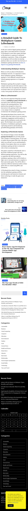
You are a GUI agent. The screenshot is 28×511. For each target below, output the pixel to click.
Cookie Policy (15, 502)
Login (2, 497)
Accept (10, 505)
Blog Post (3, 500)
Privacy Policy (5, 502)
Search (25, 293)
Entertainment (5, 338)
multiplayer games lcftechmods (8, 187)
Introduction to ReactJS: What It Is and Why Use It (14, 305)
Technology (4, 34)
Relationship (4, 358)
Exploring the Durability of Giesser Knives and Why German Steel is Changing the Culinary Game (14, 393)
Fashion (3, 341)
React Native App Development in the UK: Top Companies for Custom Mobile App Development (13, 249)
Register (3, 499)
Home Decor (4, 351)
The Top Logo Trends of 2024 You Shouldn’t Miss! (12, 284)
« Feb (2, 430)
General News (4, 346)
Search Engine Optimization (8, 360)
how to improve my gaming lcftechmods (13, 185)
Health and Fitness (6, 348)
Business (3, 329)
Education (3, 336)
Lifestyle (3, 353)
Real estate (4, 355)
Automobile (4, 326)
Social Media (4, 363)
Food (2, 343)
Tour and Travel (5, 368)
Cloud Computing (5, 331)
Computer (3, 333)
